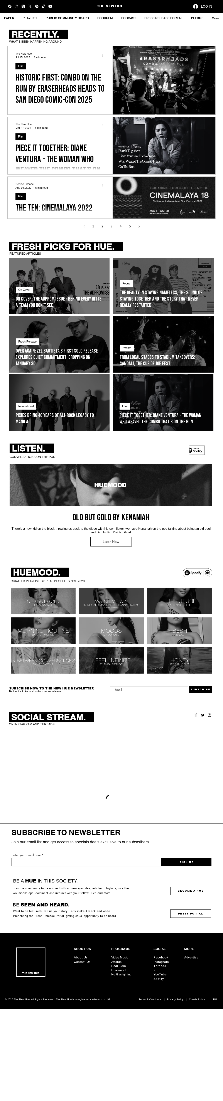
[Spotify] (37, 6)
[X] (30, 6)
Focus (126, 283)
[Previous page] (84, 226)
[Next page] (139, 226)
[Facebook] (10, 6)
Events (126, 348)
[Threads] (23, 6)
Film (21, 66)
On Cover (24, 289)
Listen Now (111, 541)
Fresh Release (27, 341)
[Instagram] (16, 6)
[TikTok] (43, 6)
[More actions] (104, 55)
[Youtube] (50, 6)
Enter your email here (26, 946)
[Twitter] (203, 715)
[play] (203, 670)
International (26, 406)
